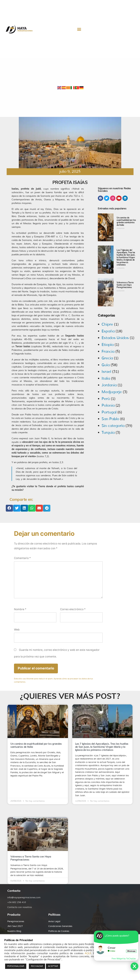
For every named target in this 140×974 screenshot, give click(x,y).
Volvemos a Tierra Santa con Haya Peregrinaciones (125, 285)
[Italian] (73, 87)
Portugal (109, 412)
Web (17, 629)
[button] (79, 29)
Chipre (107, 324)
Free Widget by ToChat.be (124, 958)
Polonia (108, 405)
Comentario (22, 558)
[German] (81, 87)
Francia (108, 351)
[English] (59, 87)
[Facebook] (100, 198)
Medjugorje (112, 392)
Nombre (20, 609)
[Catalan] (68, 87)
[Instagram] (112, 198)
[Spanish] (64, 87)
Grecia (107, 358)
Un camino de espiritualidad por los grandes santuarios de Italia (126, 221)
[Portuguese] (77, 87)
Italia (106, 378)
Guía (106, 365)
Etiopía (108, 344)
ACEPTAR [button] (53, 966)
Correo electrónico (73, 609)
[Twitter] (106, 198)
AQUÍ (88, 953)
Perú (106, 398)
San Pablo (110, 419)
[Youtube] (119, 198)
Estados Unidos (115, 337)
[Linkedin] (125, 198)
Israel (106, 371)
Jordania (109, 385)
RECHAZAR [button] (37, 966)
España (108, 331)
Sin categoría (113, 425)
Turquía (108, 432)
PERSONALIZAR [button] (15, 966)
